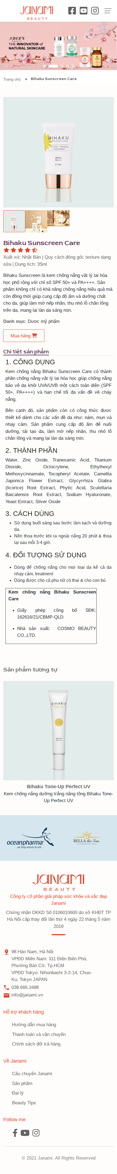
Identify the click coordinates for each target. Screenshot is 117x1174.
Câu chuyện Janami (32, 1073)
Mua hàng (21, 335)
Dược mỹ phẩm (44, 321)
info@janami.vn (27, 995)
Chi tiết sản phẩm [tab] (26, 351)
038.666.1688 (25, 987)
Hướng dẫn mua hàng (34, 1024)
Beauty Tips (24, 1102)
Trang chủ (12, 79)
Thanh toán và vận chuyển (39, 1034)
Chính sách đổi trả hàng (36, 1044)
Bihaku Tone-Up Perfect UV (58, 786)
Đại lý (18, 1093)
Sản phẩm (22, 1083)
